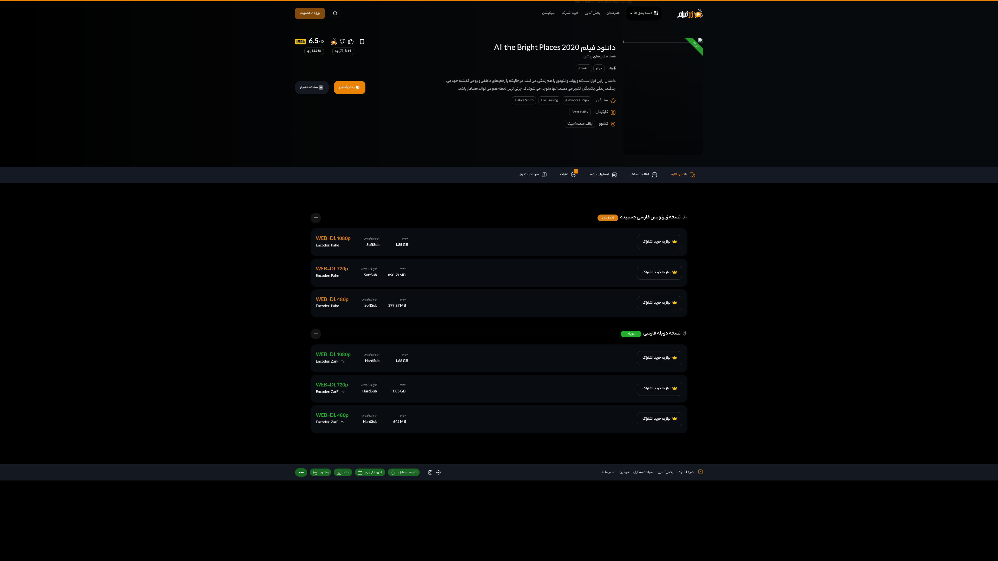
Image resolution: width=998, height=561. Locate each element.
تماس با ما (608, 472)
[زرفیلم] (690, 13)
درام (599, 68)
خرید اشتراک (570, 13)
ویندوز (324, 472)
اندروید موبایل (407, 472)
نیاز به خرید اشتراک (656, 242)
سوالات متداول (643, 472)
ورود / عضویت (310, 13)
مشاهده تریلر (309, 87)
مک (347, 472)
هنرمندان (613, 13)
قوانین (624, 472)
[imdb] (300, 41)
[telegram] (438, 472)
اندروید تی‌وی (374, 472)
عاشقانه (584, 68)
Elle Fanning (549, 100)
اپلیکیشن (548, 13)
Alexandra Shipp (577, 100)
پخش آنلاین (592, 13)
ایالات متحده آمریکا (580, 124)
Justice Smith (524, 100)
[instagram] (430, 472)
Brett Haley (580, 112)
